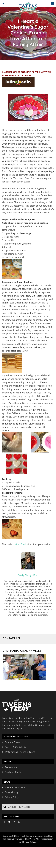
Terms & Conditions (15, 787)
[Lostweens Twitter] (9, 822)
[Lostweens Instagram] (14, 822)
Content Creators (14, 742)
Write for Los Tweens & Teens (20, 751)
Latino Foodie (20, 544)
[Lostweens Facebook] (4, 822)
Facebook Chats (13, 772)
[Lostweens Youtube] (19, 822)
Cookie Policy (11, 792)
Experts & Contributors (17, 747)
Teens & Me (11, 767)
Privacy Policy (12, 797)
